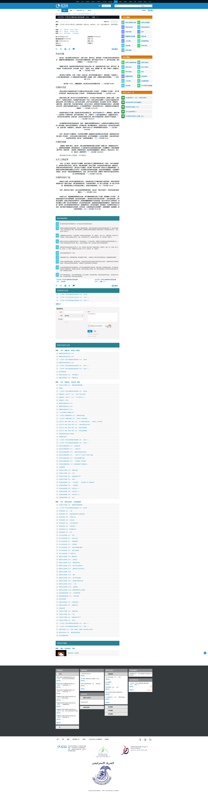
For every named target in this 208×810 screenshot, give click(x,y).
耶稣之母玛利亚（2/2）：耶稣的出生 (68, 377)
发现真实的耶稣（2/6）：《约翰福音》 (69, 485)
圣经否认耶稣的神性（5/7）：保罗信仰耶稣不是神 (72, 458)
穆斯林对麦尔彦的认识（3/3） (66, 362)
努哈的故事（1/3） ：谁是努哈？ (67, 526)
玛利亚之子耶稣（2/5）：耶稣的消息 (68, 470)
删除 (151, 686)
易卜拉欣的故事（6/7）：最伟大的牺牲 (69, 550)
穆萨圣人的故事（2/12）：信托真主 (68, 559)
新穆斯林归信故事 (130, 36)
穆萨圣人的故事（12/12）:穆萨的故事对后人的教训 (72, 590)
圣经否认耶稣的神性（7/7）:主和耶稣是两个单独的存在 (73, 464)
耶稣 (73, 648)
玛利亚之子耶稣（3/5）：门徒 (66, 473)
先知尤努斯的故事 (63, 635)
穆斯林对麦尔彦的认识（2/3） (66, 356)
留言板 (89, 10)
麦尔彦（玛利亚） (67, 14)
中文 (116, 1)
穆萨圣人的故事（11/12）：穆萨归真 (68, 587)
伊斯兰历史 (144, 45)
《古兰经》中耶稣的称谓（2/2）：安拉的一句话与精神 (73, 418)
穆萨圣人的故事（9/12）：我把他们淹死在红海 (71, 580)
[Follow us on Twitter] (145, 739)
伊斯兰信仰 (128, 67)
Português (110, 1)
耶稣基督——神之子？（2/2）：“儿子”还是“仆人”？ (72, 397)
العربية (82, 1)
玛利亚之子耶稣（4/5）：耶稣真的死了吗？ (70, 476)
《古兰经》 (128, 41)
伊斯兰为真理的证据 (130, 62)
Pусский (104, 1)
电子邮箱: (60, 319)
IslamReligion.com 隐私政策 (95, 739)
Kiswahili (139, 1)
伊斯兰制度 (128, 50)
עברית (150, 1)
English (77, 1)
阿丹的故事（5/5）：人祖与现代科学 (68, 523)
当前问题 (127, 45)
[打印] (65, 49)
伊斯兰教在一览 (80, 10)
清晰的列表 (149, 690)
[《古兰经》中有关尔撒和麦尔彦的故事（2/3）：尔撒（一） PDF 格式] (69, 49)
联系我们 (144, 10)
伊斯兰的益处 (145, 62)
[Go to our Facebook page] (140, 739)
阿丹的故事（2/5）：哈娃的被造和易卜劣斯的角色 (72, 514)
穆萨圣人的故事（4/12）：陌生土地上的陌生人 (71, 565)
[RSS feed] (150, 739)
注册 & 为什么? (106, 6)
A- (112, 21)
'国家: (61, 315)
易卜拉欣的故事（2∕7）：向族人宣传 (68, 538)
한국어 (145, 1)
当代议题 (127, 85)
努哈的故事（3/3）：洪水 (65, 532)
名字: (61, 312)
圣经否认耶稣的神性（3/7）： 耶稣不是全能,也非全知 (72, 452)
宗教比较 (61, 14)
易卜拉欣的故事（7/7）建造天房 (67, 553)
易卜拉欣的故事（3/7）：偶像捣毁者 (68, 541)
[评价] (57, 49)
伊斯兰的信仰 (67, 33)
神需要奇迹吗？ (63, 436)
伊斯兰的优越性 (145, 22)
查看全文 (58, 304)
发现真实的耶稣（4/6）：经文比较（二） (69, 491)
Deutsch (99, 1)
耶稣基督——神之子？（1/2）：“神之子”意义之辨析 (72, 394)
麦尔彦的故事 (62, 371)
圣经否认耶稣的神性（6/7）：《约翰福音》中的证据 (72, 461)
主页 (58, 10)
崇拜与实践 (128, 71)
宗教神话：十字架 (63, 400)
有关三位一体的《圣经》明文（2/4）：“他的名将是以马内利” (74, 424)
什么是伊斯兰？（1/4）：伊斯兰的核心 (136, 97)
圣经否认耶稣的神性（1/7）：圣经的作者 (69, 446)
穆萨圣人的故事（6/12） (65, 571)
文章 (64, 10)
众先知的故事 (75, 33)
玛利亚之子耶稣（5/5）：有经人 (67, 479)
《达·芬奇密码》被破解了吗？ (66, 412)
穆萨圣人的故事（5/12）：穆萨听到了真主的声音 (71, 568)
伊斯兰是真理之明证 (130, 22)
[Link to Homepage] (62, 5)
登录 (100, 5)
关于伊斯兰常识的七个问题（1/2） (135, 116)
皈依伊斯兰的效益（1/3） (132, 107)
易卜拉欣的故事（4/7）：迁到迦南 (68, 544)
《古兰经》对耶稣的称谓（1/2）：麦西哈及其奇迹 (72, 415)
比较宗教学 (68, 648)
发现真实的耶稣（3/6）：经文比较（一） (69, 488)
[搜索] (139, 6)
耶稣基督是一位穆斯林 (73, 653)
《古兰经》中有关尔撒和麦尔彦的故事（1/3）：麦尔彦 (67, 280)
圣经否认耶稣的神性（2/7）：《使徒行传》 (70, 449)
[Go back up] (205, 653)
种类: (57, 29)
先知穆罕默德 (145, 81)
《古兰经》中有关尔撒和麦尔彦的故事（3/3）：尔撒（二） (105, 280)
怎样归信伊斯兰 (145, 27)
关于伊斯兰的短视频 (146, 85)
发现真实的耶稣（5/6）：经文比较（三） (69, 494)
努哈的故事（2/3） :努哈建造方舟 (67, 529)
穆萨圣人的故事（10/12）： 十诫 (67, 584)
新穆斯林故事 (129, 76)
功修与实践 (128, 31)
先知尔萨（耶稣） (74, 31)
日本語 (120, 1)
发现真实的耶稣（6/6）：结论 (66, 497)
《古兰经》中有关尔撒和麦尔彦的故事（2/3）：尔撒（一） (74, 297)
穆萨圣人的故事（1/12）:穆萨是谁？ (68, 556)
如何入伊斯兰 (145, 67)
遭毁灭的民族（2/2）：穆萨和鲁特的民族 (69, 632)
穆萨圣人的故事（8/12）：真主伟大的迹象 (70, 577)
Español (87, 1)
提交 (90, 331)
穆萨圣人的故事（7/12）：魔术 (67, 574)
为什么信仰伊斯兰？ (131, 111)
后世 (142, 31)
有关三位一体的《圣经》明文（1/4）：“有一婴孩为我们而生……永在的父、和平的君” (81, 421)
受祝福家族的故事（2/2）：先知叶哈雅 (69, 596)
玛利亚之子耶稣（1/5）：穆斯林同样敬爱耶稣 (70, 385)
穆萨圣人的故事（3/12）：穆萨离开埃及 (69, 562)
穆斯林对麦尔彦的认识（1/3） (66, 353)
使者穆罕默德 (145, 41)
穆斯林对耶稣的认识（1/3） (66, 403)
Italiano (125, 1)
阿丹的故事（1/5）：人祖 (65, 511)
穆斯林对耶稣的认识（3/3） (66, 409)
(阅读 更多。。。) (60, 680)
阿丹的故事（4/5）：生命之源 (66, 520)
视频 (71, 10)
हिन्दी (135, 1)
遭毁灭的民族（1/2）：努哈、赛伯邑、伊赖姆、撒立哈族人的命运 (76, 629)
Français (93, 1)
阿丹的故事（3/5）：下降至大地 (67, 517)
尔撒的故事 (62, 467)
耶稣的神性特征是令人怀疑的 (66, 433)
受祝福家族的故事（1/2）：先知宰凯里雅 (69, 593)
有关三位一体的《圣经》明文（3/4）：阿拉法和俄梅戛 (73, 427)
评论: (89, 311)
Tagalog (130, 1)
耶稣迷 (61, 388)
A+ (116, 21)
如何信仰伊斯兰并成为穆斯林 (133, 102)
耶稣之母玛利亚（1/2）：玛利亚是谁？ (69, 374)
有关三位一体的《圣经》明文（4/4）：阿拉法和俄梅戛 (73, 430)
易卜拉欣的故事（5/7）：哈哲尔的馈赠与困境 (70, 547)
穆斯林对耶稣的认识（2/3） (66, 406)
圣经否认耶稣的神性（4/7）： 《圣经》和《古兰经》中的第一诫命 (76, 455)
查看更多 (58, 722)
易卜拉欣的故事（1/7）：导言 (66, 535)
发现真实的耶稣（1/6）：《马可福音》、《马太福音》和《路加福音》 (77, 482)
